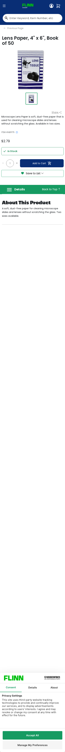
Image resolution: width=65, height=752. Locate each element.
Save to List (33, 173)
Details (19, 189)
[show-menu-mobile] (4, 6)
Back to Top (50, 189)
